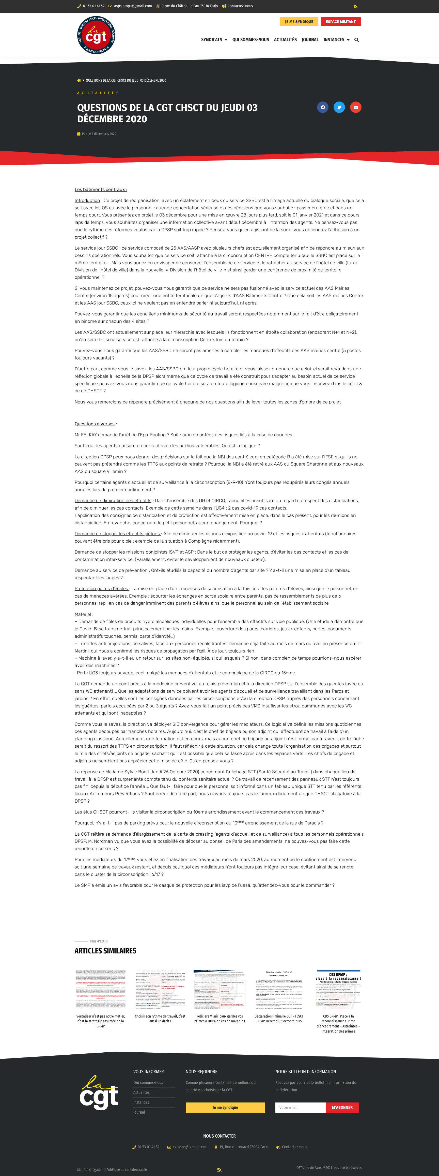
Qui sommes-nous (250, 39)
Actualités (285, 39)
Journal (310, 39)
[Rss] (356, 7)
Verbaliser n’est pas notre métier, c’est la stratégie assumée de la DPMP (100, 1021)
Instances (334, 39)
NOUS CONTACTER (219, 1136)
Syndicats (211, 39)
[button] (356, 39)
